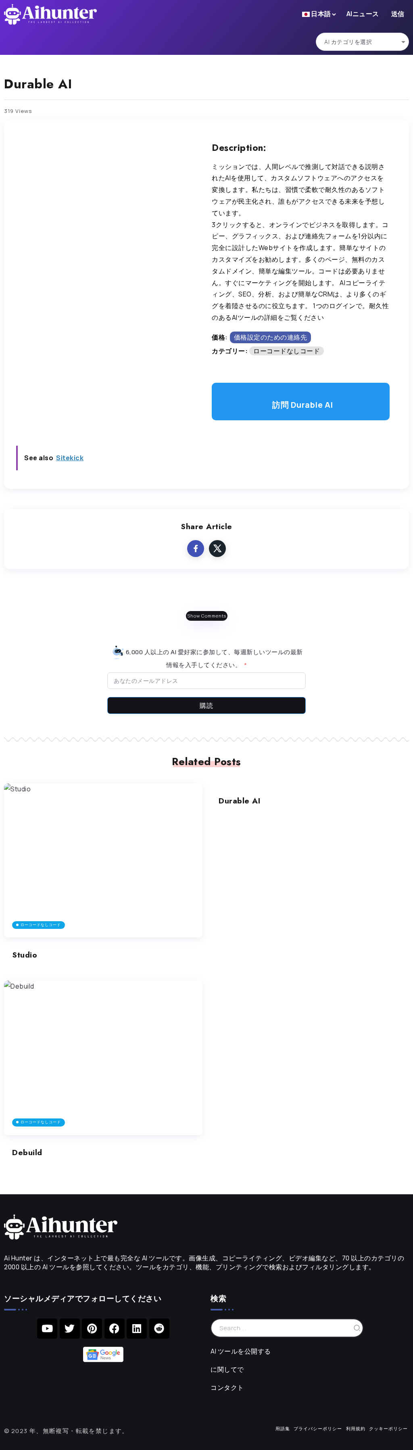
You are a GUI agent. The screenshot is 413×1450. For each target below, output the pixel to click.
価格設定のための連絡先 (270, 337)
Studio (24, 954)
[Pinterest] (92, 1329)
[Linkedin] (137, 1329)
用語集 (282, 1428)
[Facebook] (114, 1329)
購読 (206, 705)
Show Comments (206, 616)
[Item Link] (103, 860)
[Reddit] (159, 1329)
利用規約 (355, 1428)
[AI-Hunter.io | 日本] (60, 1226)
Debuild (27, 1152)
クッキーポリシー (388, 1428)
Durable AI (239, 800)
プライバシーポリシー (318, 1428)
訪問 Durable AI (302, 404)
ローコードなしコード (286, 350)
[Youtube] (47, 1329)
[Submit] (357, 1328)
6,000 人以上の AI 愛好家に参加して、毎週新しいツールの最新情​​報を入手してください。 (213, 658)
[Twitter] (70, 1329)
